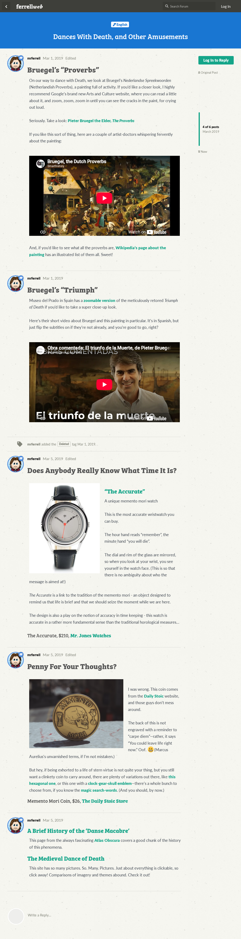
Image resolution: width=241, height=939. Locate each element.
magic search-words (99, 790)
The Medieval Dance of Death (65, 858)
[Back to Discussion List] (6, 6)
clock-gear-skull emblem (110, 783)
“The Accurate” (124, 490)
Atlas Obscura (107, 840)
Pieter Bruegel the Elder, (101, 120)
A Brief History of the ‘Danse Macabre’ (78, 830)
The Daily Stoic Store (105, 800)
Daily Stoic (154, 696)
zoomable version (99, 300)
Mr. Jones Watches (90, 635)
